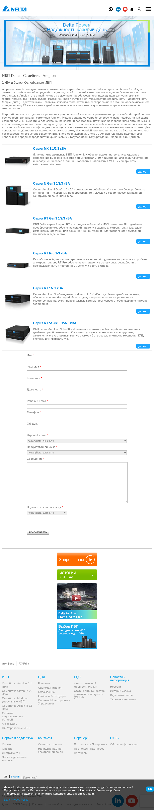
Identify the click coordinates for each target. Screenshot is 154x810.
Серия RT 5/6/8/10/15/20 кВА (54, 323)
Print (25, 663)
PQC (77, 677)
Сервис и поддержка (17, 738)
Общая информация (124, 744)
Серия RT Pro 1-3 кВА (50, 253)
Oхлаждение (46, 691)
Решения (44, 683)
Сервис (7, 744)
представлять (38, 532)
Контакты (45, 738)
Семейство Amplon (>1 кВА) (17, 685)
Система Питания (50, 687)
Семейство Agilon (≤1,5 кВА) (17, 707)
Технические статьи (123, 699)
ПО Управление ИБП (15, 728)
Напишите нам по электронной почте (50, 750)
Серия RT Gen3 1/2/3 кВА (52, 218)
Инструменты (11, 752)
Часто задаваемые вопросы (14, 758)
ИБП (5, 677)
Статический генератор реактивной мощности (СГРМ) (89, 694)
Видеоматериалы (121, 695)
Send (10, 663)
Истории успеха (120, 690)
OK (150, 789)
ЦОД (41, 677)
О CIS (114, 738)
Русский (11, 776)
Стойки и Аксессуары (52, 696)
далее (142, 171)
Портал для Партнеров (89, 748)
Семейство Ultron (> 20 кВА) (17, 692)
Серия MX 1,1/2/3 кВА (49, 148)
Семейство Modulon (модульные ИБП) (15, 700)
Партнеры (81, 738)
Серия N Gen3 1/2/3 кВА (51, 183)
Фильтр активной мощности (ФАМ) (85, 685)
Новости (115, 686)
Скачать (7, 748)
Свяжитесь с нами (50, 744)
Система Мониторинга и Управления (54, 702)
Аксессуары (9, 723)
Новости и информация (119, 679)
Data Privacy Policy (16, 799)
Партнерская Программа (90, 744)
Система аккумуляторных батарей (12, 716)
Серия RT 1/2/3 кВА (48, 288)
